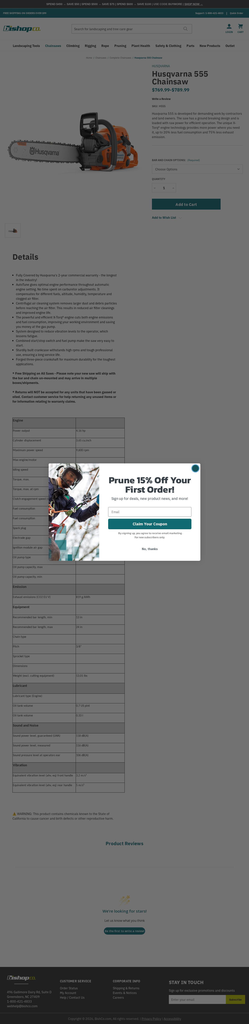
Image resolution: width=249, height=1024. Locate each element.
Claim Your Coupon (150, 524)
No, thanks (150, 549)
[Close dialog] (195, 468)
